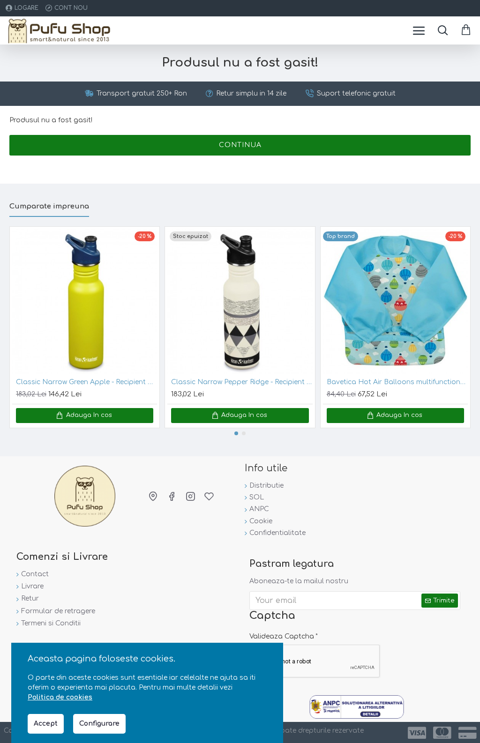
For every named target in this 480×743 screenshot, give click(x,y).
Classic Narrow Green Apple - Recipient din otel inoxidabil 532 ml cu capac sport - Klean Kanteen (86, 382)
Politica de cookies (60, 697)
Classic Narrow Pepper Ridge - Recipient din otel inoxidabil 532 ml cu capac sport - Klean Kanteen (241, 382)
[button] (236, 433)
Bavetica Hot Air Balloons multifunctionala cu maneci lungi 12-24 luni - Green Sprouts (397, 382)
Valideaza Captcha (281, 636)
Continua (240, 145)
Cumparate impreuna (49, 206)
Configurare (99, 723)
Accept (46, 723)
